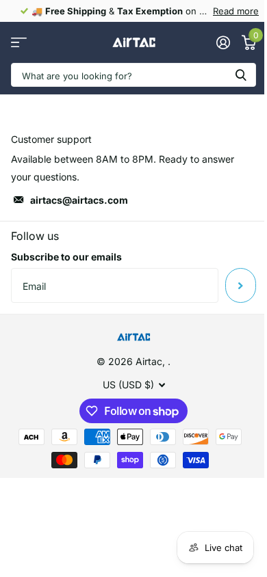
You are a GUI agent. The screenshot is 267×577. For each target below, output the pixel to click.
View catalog (19, 43)
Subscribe (240, 285)
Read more (236, 10)
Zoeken (241, 75)
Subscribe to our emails (66, 257)
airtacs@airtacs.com (79, 200)
